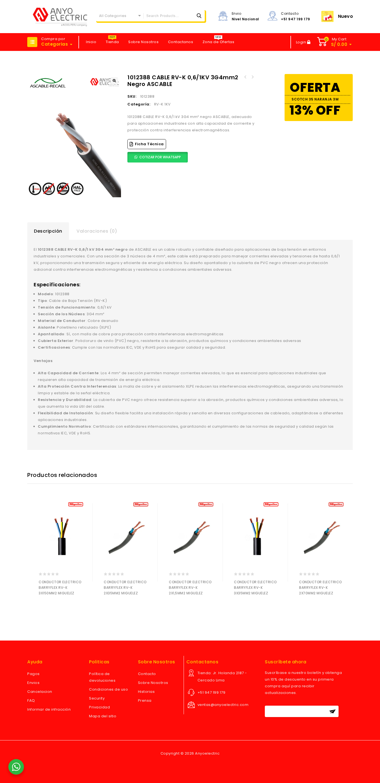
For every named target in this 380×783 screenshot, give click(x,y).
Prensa (145, 700)
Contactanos (180, 42)
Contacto (147, 673)
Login (301, 42)
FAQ (31, 700)
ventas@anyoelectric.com (223, 704)
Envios (33, 682)
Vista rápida (66, 608)
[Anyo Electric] (60, 16)
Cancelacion (39, 691)
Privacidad (99, 707)
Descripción (48, 231)
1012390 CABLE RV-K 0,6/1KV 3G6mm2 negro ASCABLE (245, 77)
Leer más (44, 608)
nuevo (345, 16)
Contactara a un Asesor (55, 608)
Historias (146, 691)
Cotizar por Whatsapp (160, 157)
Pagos (33, 673)
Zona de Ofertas (219, 42)
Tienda (112, 42)
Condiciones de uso (108, 689)
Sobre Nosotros (143, 42)
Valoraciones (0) (97, 231)
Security (97, 698)
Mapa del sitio (102, 716)
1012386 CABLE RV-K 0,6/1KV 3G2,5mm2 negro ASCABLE (252, 77)
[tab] (48, 231)
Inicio (91, 42)
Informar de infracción (49, 709)
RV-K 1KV (162, 104)
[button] (114, 80)
